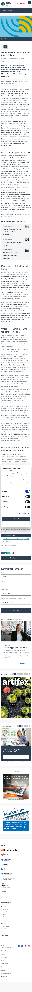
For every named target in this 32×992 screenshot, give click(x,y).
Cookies (3, 970)
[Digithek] (16, 885)
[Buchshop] (16, 874)
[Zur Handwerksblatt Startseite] (6, 3)
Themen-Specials (6, 935)
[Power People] (16, 854)
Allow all (16, 519)
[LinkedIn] (18, 3)
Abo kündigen (5, 957)
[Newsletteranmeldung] (16, 786)
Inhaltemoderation (6, 973)
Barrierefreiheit (5, 967)
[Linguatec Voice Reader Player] (5, 46)
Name (3, 573)
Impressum (4, 954)
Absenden (16, 610)
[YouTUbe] (21, 3)
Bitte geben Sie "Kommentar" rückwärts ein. (13, 598)
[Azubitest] (16, 864)
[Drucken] (11, 553)
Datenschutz (4, 963)
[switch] (27, 496)
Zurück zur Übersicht (16, 558)
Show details (23, 514)
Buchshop (4, 976)
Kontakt (3, 960)
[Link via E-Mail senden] (15, 553)
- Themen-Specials (12, 58)
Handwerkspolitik (6, 902)
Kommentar (4, 589)
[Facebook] (15, 3)
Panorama (4, 924)
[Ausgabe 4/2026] (16, 697)
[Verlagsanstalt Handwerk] (16, 879)
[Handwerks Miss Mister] (16, 859)
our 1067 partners (12, 471)
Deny (16, 524)
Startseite (3, 951)
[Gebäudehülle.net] (16, 850)
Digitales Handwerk (8, 10)
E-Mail (3, 581)
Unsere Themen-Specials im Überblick (16, 761)
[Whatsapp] (8, 553)
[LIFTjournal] (16, 869)
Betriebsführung (5, 898)
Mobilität (3, 907)
